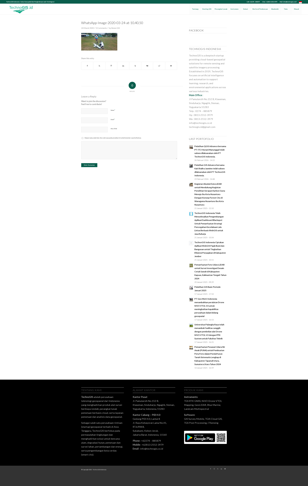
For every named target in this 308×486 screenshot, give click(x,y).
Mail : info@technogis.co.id (288, 2)
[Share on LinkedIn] (123, 66)
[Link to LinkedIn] (221, 469)
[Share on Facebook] (87, 66)
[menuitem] (253, 1)
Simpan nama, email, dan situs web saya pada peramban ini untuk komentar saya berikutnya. (113, 138)
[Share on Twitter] (99, 66)
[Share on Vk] (147, 66)
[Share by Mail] (171, 66)
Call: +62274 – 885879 (253, 2)
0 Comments (101, 28)
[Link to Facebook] (210, 469)
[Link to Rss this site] (218, 469)
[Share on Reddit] (159, 66)
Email (113, 119)
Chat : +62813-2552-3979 (269, 2)
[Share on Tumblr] (135, 66)
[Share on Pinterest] (111, 66)
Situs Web (114, 128)
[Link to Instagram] (214, 469)
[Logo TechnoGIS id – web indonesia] (21, 9)
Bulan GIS (115, 28)
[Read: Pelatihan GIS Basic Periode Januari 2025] (191, 288)
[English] (300, 2)
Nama (113, 110)
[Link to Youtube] (225, 469)
